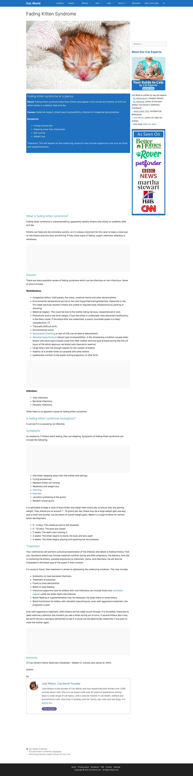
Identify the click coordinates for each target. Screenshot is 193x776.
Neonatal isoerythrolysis (45, 337)
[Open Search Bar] (164, 3)
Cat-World (33, 3)
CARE (109, 3)
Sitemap (117, 767)
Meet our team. (150, 124)
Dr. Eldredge (138, 101)
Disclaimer (95, 767)
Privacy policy (83, 767)
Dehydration (39, 333)
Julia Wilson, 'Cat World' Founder (61, 683)
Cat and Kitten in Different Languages (45, 751)
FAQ (102, 767)
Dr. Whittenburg (140, 98)
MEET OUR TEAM (151, 3)
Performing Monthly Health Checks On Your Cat (49, 754)
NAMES (71, 3)
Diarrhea (37, 493)
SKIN (97, 3)
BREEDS (85, 3)
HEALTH (121, 3)
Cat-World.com (95, 770)
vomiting (50, 333)
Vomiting (37, 490)
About (73, 767)
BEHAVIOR (136, 3)
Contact (109, 767)
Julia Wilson (138, 118)
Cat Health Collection (38, 749)
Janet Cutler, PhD (141, 111)
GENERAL (60, 3)
